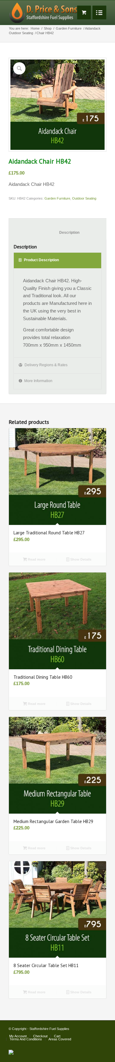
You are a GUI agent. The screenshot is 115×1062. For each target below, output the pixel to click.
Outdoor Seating (21, 33)
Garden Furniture (69, 28)
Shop (48, 28)
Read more (36, 559)
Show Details (80, 559)
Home (35, 28)
